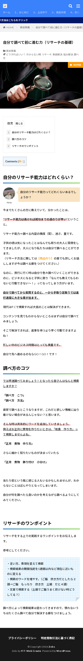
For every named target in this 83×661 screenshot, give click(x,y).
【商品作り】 (45, 258)
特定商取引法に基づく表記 (58, 638)
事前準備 (25, 27)
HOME (10, 27)
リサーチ (47, 54)
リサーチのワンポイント (23, 145)
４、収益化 (76, 12)
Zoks (52, 646)
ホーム (6, 12)
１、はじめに (21, 12)
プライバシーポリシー (22, 638)
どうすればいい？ (15, 54)
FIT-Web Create (31, 650)
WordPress (63, 650)
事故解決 (57, 54)
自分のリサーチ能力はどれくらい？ (29, 132)
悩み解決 (68, 54)
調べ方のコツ (17, 139)
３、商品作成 (58, 12)
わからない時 (33, 54)
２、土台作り (40, 12)
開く (21, 161)
